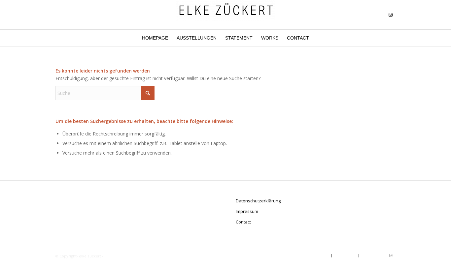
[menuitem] (155, 38)
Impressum (247, 211)
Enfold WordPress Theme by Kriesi (135, 255)
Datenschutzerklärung (258, 201)
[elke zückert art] (225, 14)
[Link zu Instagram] (391, 15)
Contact (243, 222)
